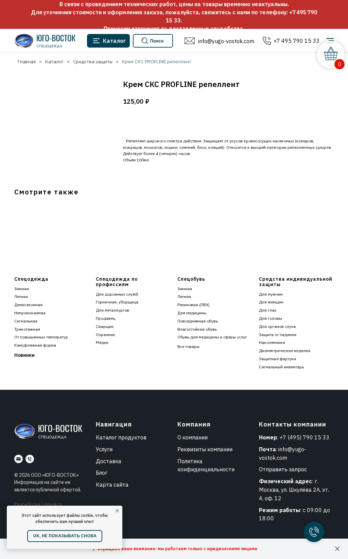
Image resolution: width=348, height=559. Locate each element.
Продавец (105, 318)
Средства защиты (92, 61)
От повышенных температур (41, 336)
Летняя (21, 296)
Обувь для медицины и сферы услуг (212, 336)
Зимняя (21, 288)
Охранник (105, 334)
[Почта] (18, 459)
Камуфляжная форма (35, 345)
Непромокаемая (30, 312)
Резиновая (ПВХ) (193, 304)
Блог (101, 472)
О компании (192, 437)
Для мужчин (271, 294)
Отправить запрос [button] (283, 469)
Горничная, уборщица (117, 301)
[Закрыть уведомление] (117, 510)
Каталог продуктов (121, 437)
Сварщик (105, 326)
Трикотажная (27, 329)
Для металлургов (112, 310)
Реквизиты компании (204, 449)
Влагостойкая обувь (197, 329)
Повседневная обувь (197, 321)
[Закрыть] (337, 549)
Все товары (188, 346)
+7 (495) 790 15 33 (304, 437)
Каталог (54, 61)
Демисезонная (28, 304)
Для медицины (191, 312)
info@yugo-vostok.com (226, 41)
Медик (102, 342)
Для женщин (271, 301)
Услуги (104, 449)
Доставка (108, 461)
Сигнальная (25, 321)
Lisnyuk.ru (52, 504)
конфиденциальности (205, 469)
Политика (190, 461)
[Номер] (29, 459)
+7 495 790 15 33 (296, 40)
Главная (27, 61)
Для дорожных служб (117, 294)
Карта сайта (112, 484)
